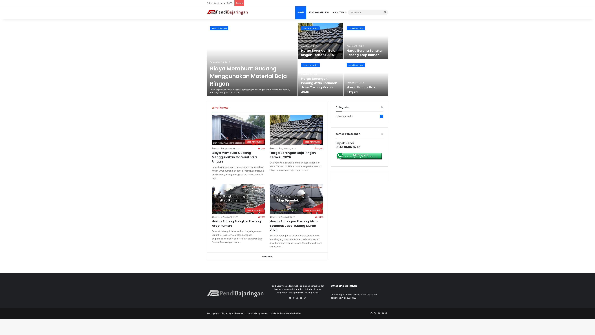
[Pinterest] (297, 298)
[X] (294, 298)
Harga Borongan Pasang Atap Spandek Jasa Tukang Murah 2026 (319, 85)
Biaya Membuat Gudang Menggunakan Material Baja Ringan (248, 76)
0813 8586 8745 (348, 147)
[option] (297, 59)
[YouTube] (301, 298)
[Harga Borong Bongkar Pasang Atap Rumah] (366, 41)
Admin (217, 148)
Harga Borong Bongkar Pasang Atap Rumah (365, 52)
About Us (338, 12)
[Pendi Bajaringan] (227, 12)
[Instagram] (305, 298)
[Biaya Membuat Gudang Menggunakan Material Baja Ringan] (252, 59)
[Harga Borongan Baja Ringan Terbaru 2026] (320, 41)
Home (301, 12)
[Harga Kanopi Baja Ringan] (366, 78)
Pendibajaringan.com (257, 313)
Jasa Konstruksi (319, 12)
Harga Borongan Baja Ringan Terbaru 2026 (318, 52)
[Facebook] (290, 298)
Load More (267, 256)
